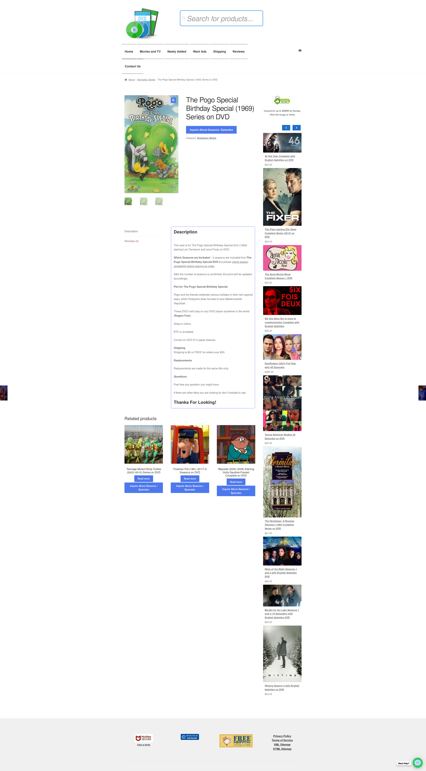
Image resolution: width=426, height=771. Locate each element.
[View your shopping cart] (282, 48)
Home (129, 51)
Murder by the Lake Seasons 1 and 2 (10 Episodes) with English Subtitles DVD (282, 613)
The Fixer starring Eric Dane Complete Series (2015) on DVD (280, 233)
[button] (173, 100)
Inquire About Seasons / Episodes (211, 130)
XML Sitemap (282, 744)
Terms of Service (282, 740)
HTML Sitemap (282, 749)
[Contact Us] (418, 763)
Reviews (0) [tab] (131, 241)
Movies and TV (150, 51)
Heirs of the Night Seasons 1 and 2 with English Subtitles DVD (281, 572)
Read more (144, 478)
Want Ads (200, 51)
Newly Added (176, 51)
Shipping (219, 51)
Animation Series (146, 79)
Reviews (239, 51)
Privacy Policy (282, 736)
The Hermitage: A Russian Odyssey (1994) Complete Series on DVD (279, 524)
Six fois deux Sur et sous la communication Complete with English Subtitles (282, 322)
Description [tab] (131, 231)
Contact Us (133, 66)
